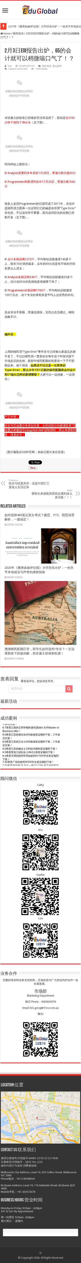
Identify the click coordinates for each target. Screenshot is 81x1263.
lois (10, 66)
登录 (50, 681)
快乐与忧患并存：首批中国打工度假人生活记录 (29, 484)
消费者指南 (30, 1165)
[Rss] (40, 1252)
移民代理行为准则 (11, 1165)
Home (7, 33)
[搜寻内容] (68, 688)
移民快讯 (18, 33)
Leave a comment (18, 69)
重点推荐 (57, 66)
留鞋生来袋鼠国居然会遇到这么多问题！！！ (52, 494)
